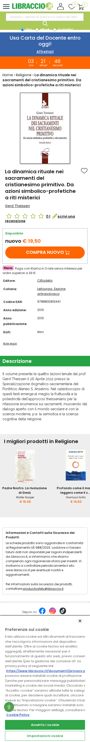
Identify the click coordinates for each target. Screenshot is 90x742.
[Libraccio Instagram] (52, 613)
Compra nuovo (45, 252)
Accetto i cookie (45, 724)
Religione (24, 74)
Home (7, 74)
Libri (28, 29)
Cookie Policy (18, 714)
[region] (45, 678)
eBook (44, 29)
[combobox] (45, 17)
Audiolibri (65, 29)
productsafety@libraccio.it (43, 589)
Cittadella (44, 280)
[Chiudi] (80, 620)
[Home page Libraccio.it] (32, 9)
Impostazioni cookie (45, 735)
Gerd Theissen (17, 205)
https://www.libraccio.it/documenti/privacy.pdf (48, 671)
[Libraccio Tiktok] (62, 613)
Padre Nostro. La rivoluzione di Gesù (24, 490)
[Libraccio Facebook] (42, 613)
